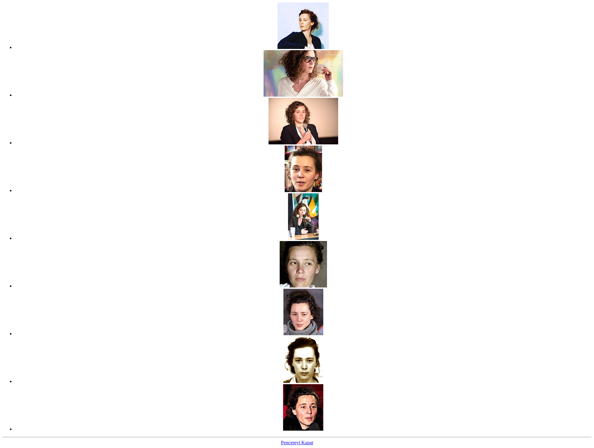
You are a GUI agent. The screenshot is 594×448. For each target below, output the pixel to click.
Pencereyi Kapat (297, 442)
